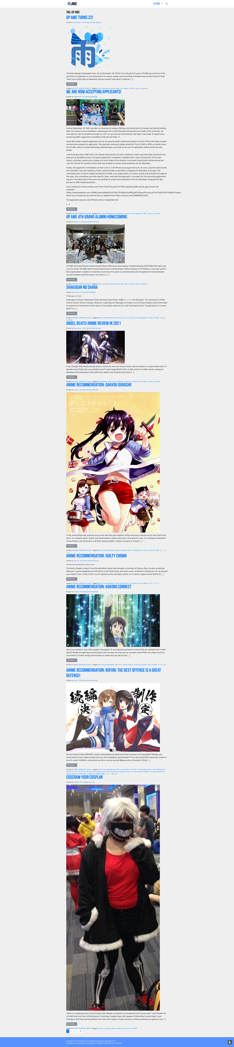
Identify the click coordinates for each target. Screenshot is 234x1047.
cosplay (106, 1028)
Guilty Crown (119, 583)
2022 (99, 88)
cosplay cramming (116, 1028)
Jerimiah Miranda (95, 22)
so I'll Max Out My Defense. (140, 772)
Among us (106, 284)
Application (111, 213)
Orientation (119, 213)
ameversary (106, 88)
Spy (126, 284)
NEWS (88, 88)
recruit (132, 213)
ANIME (75, 318)
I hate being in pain (144, 769)
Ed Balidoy (92, 292)
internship (118, 318)
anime (113, 88)
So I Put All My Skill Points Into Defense (89, 772)
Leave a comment (141, 88)
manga (125, 88)
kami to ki (126, 318)
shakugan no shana (145, 318)
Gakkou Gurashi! (120, 550)
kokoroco (144, 664)
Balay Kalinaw (115, 284)
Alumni (99, 284)
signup (138, 213)
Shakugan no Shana (82, 287)
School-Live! (148, 550)
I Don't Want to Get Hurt (128, 769)
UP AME (156, 3)
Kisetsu (88, 318)
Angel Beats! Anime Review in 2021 (93, 323)
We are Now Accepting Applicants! (93, 92)
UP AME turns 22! (79, 17)
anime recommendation (106, 318)
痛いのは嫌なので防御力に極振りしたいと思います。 (101, 774)
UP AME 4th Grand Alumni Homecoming (96, 217)
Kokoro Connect (134, 664)
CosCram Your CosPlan (84, 777)
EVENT (75, 88)
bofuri (117, 769)
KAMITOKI (82, 88)
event (117, 88)
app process (101, 213)
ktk (137, 318)
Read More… (71, 84)
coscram (100, 1028)
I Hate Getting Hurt (158, 769)
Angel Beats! (102, 381)
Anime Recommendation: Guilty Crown (96, 556)
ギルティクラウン (154, 583)
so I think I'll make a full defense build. (116, 772)
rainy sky (92, 782)
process (126, 213)
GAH (122, 284)
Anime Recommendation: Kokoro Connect (98, 587)
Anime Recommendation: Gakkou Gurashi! (99, 385)
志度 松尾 (94, 97)
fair (121, 88)
